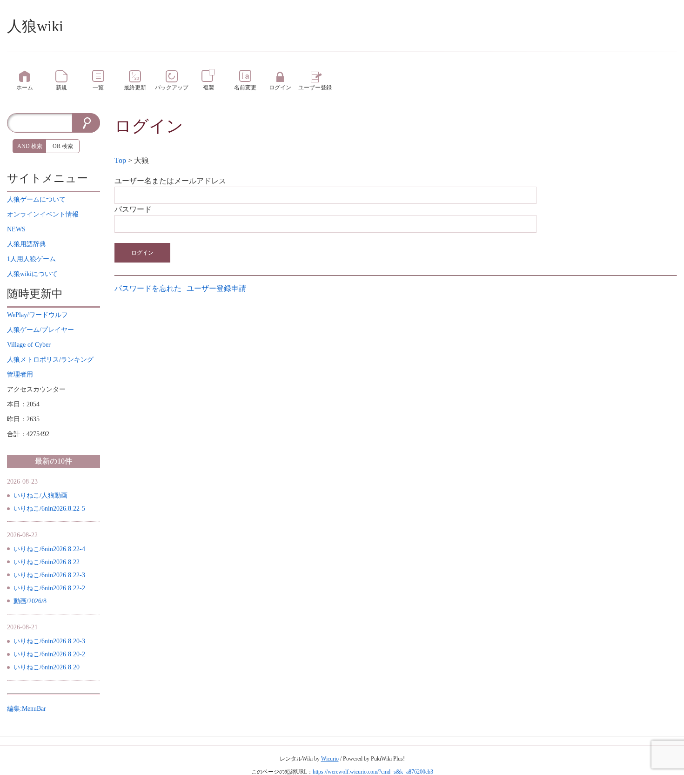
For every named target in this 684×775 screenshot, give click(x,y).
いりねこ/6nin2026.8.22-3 (49, 575)
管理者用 (20, 374)
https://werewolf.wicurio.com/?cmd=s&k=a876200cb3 (373, 771)
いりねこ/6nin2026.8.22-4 (49, 549)
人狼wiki (35, 26)
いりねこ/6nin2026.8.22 (46, 562)
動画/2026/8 (30, 601)
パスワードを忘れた (147, 288)
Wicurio (330, 758)
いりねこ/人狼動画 (40, 495)
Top (120, 160)
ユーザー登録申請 (216, 288)
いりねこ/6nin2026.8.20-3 (49, 641)
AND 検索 (29, 146)
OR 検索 (63, 146)
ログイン (142, 252)
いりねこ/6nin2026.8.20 (46, 667)
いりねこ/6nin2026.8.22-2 (49, 588)
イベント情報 (43, 214)
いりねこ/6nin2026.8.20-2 (49, 654)
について (36, 199)
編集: (26, 708)
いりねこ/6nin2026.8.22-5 (49, 508)
